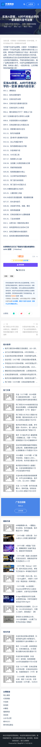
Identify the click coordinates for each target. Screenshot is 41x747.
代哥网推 (6, 698)
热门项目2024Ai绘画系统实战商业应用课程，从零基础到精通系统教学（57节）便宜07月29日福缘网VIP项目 (27, 407)
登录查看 (21, 264)
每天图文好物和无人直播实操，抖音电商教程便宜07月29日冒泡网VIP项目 (26, 468)
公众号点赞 (7, 718)
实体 (5, 276)
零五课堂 (6, 695)
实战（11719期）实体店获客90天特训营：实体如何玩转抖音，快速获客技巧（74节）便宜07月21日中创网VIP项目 (27, 669)
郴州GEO (6, 721)
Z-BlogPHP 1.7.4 (22, 743)
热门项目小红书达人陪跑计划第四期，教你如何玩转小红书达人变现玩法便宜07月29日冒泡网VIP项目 (26, 417)
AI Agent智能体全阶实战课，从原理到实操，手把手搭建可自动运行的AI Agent (26, 599)
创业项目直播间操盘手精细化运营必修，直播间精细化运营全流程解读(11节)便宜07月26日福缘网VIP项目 (26, 448)
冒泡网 (5, 705)
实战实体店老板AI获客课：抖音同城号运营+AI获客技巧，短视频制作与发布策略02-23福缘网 (26, 639)
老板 (11, 276)
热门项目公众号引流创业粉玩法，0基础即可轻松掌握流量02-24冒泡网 (11, 330)
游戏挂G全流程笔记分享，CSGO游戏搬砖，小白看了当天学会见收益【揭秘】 (26, 619)
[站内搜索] (24, 4)
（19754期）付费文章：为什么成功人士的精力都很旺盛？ (26, 537)
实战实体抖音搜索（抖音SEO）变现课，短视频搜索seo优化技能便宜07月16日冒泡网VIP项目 (26, 659)
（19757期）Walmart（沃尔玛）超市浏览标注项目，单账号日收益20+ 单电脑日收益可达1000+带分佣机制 (26, 569)
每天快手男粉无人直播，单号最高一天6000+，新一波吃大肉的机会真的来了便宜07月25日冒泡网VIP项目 (26, 427)
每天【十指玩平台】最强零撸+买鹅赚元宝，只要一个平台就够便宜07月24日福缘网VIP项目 (26, 438)
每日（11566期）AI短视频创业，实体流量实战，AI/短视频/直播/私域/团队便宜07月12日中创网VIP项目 (26, 649)
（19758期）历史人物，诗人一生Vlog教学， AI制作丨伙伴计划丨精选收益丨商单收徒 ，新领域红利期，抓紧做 (27, 579)
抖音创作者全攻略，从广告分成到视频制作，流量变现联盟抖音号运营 (30, 330)
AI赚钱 (5, 708)
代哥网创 (13, 41)
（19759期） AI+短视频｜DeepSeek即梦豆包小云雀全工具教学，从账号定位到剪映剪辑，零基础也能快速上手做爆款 (26, 589)
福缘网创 (6, 712)
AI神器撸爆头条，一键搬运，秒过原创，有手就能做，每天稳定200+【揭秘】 (26, 528)
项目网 (5, 715)
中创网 (5, 702)
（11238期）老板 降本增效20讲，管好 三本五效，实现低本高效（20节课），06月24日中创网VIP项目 (26, 679)
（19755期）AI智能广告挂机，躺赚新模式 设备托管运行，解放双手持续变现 (26, 548)
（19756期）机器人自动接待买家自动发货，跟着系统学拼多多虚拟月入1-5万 (26, 558)
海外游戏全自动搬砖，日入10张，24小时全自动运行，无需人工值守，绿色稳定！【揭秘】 (27, 609)
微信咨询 (21, 270)
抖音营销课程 (31, 24)
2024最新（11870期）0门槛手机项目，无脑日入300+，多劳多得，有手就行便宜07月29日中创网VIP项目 (27, 458)
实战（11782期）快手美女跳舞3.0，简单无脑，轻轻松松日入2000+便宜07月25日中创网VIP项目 (26, 488)
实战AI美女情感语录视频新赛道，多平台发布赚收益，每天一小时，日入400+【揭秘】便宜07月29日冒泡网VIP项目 (26, 478)
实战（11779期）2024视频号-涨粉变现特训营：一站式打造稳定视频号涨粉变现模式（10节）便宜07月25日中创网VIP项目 (26, 397)
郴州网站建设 (8, 725)
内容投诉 (13, 296)
